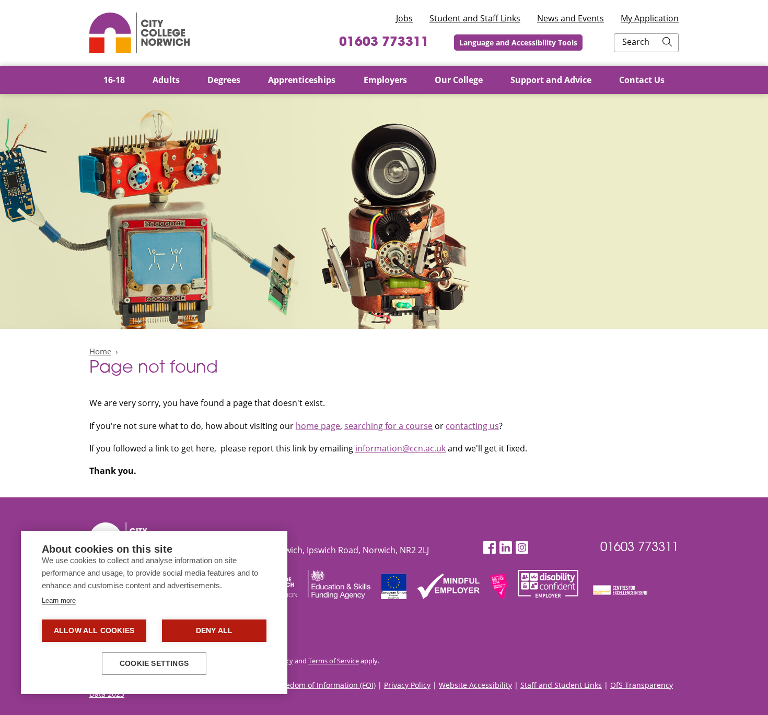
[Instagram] (522, 547)
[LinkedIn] (505, 547)
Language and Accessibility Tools (518, 42)
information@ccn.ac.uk (400, 448)
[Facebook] (489, 547)
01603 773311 (384, 43)
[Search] (667, 42)
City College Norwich (139, 33)
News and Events (570, 18)
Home (100, 351)
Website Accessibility (475, 685)
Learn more (59, 600)
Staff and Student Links (561, 685)
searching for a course (388, 426)
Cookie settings (154, 664)
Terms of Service (333, 660)
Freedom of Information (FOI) (325, 685)
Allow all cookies (94, 631)
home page (318, 426)
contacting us (472, 426)
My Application (650, 18)
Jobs (404, 18)
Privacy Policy (407, 685)
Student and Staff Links (474, 18)
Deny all (214, 631)
